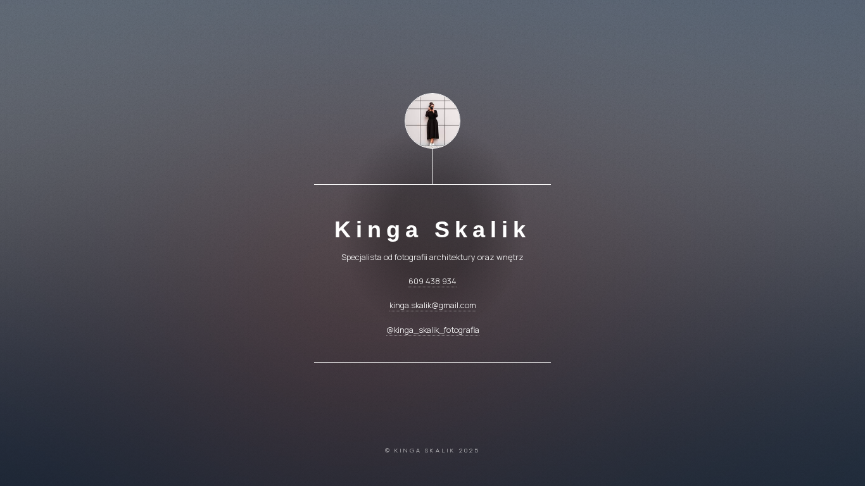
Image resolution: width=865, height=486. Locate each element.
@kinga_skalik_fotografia (432, 329)
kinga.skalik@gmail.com (432, 305)
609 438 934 (432, 281)
